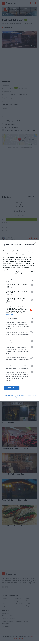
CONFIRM (12, 388)
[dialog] (19, 320)
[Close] (35, 244)
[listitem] (19, 280)
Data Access (20, 395)
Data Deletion (9, 395)
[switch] (31, 285)
